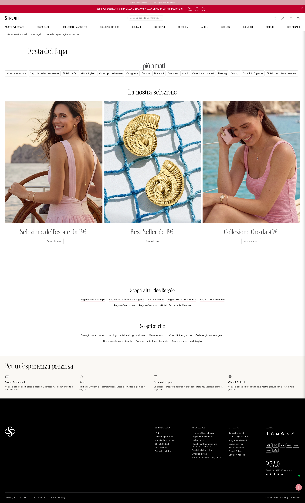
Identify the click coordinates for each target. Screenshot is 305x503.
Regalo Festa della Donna (181, 299)
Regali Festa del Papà (93, 299)
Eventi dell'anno (236, 447)
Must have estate (16, 73)
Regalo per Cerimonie (212, 299)
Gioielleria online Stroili (16, 34)
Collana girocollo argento (210, 335)
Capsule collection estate (44, 73)
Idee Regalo (36, 34)
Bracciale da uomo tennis (117, 341)
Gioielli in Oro (70, 73)
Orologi (235, 73)
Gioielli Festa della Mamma (175, 305)
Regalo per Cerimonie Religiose (126, 299)
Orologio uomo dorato (93, 335)
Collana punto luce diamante (152, 341)
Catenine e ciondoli (203, 73)
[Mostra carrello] (298, 18)
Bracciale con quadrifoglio (187, 341)
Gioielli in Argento (253, 73)
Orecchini (173, 73)
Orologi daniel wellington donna (127, 335)
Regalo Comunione (124, 305)
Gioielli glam (88, 73)
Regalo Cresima (148, 305)
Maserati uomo (157, 335)
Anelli (185, 73)
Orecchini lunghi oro (180, 335)
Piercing (222, 73)
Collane (146, 73)
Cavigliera (132, 73)
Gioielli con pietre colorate (281, 73)
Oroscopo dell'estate (110, 73)
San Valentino (155, 299)
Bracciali (159, 73)
